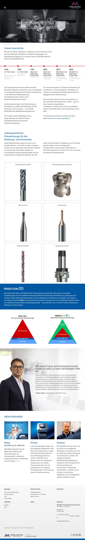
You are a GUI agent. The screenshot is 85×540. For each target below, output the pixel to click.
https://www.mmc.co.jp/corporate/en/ (56, 118)
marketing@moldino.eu (63, 521)
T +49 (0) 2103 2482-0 (63, 514)
